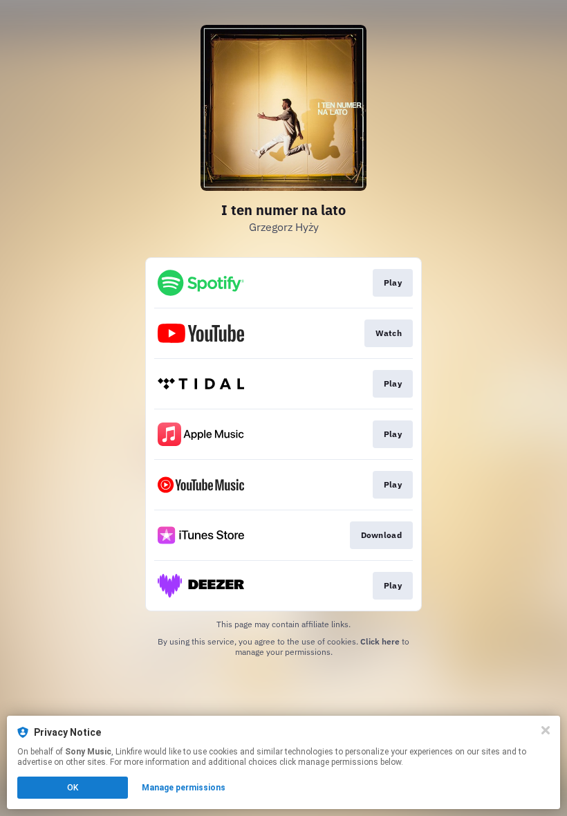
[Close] (546, 730)
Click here (380, 641)
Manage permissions (183, 787)
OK (72, 787)
